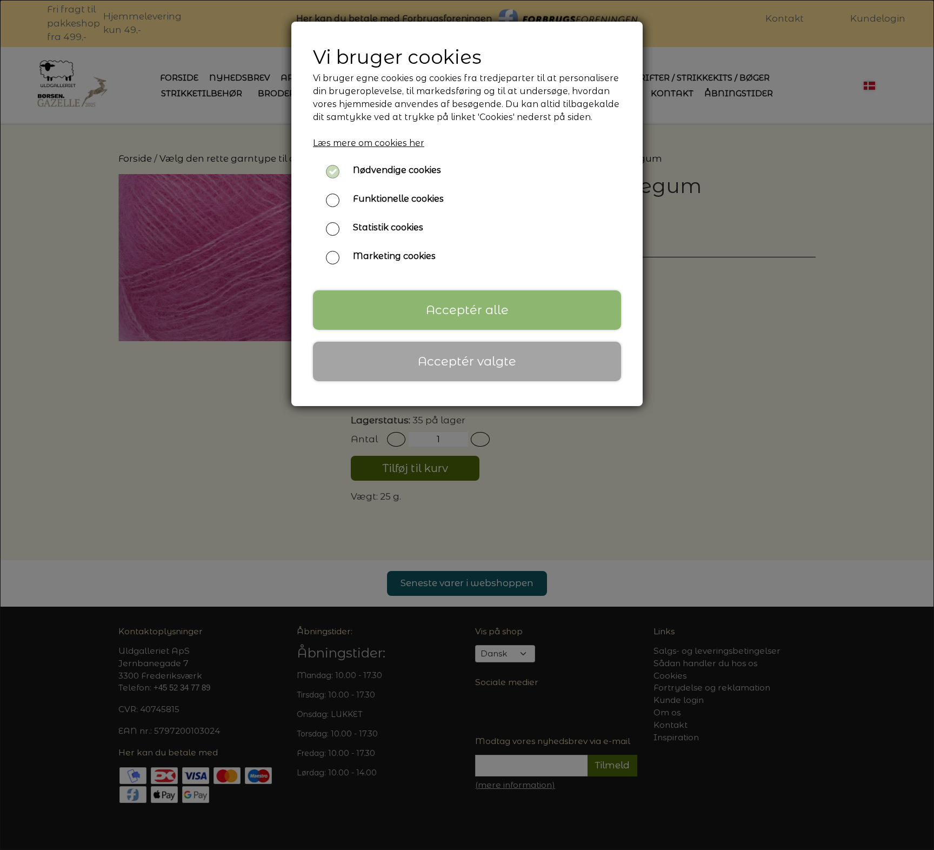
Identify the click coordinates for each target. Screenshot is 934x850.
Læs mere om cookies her (368, 143)
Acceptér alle (467, 309)
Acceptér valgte (467, 361)
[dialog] (467, 425)
